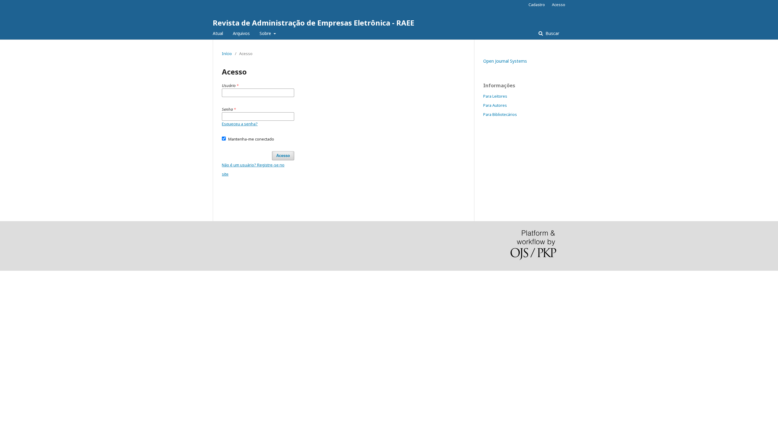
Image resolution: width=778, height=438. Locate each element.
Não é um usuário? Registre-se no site (253, 169)
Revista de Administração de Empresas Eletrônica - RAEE (313, 23)
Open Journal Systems (505, 61)
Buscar (551, 33)
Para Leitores (495, 96)
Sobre (266, 33)
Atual (218, 33)
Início (227, 53)
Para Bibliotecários (500, 114)
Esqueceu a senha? (240, 124)
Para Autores (495, 105)
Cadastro (536, 4)
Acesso (558, 4)
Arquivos (241, 33)
